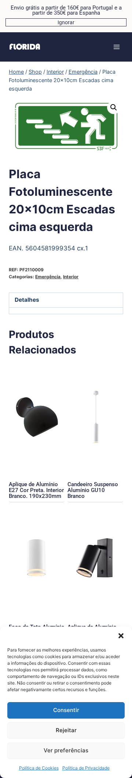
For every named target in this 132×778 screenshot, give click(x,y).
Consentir (66, 710)
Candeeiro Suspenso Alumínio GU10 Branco (92, 490)
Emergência (47, 276)
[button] (121, 635)
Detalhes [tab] (27, 299)
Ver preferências (66, 750)
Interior (70, 276)
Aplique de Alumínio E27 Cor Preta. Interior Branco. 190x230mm (36, 490)
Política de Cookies (39, 768)
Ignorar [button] (66, 22)
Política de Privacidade (86, 768)
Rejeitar (66, 730)
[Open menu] (116, 46)
